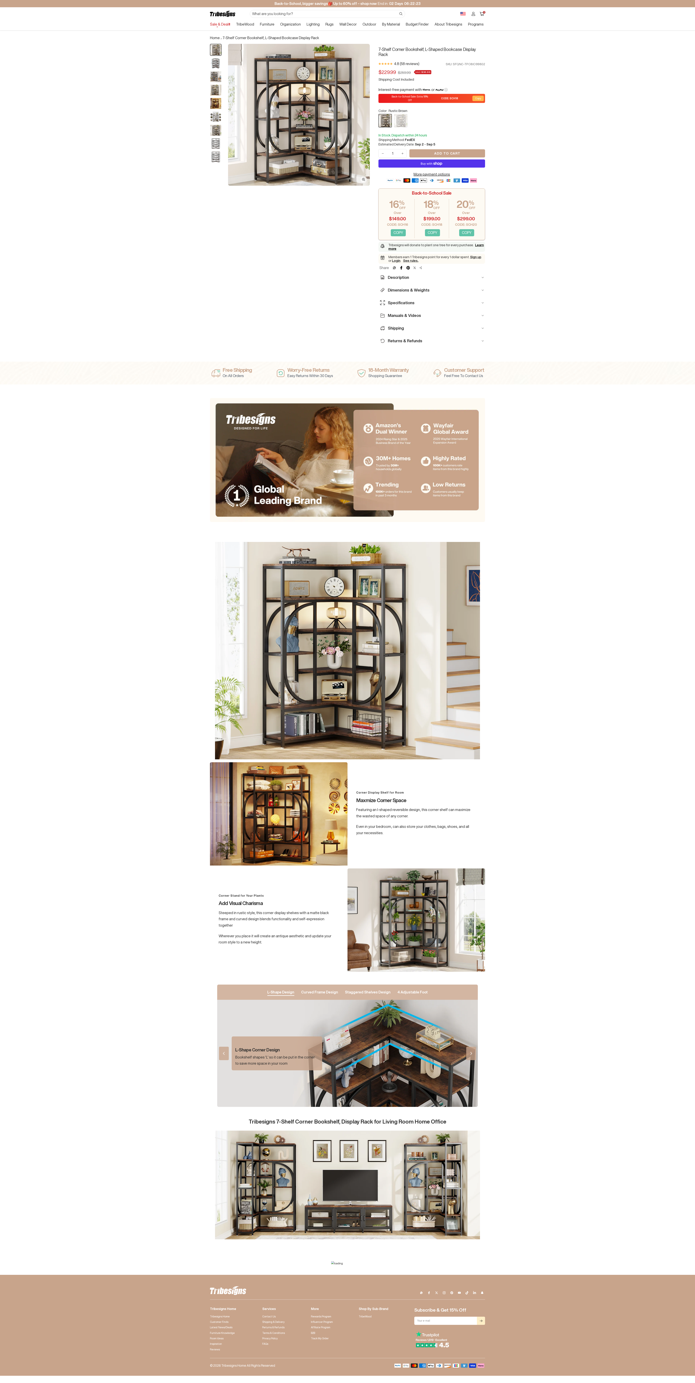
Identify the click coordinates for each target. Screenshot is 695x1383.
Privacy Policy (270, 1338)
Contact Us (269, 1316)
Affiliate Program (320, 1327)
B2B (313, 1333)
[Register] (481, 1321)
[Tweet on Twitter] (414, 267)
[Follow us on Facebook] (429, 1293)
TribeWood (245, 24)
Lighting (313, 24)
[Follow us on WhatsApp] (421, 1293)
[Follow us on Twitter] (436, 1293)
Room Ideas (217, 1338)
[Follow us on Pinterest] (452, 1293)
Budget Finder (417, 24)
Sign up (475, 257)
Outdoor (369, 24)
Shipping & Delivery (273, 1322)
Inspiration (216, 1344)
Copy (478, 98)
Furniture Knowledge (222, 1333)
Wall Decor (348, 24)
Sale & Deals (220, 24)
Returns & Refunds (273, 1327)
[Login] (473, 14)
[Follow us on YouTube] (459, 1293)
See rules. (410, 260)
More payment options (432, 174)
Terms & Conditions (273, 1333)
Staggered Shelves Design (368, 992)
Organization (290, 24)
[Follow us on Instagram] (444, 1293)
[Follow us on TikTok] (467, 1293)
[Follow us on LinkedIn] (474, 1293)
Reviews (215, 1349)
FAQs (265, 1344)
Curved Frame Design (319, 992)
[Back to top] (680, 1358)
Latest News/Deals (221, 1327)
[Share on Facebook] (401, 268)
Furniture (267, 24)
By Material (391, 24)
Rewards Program (321, 1316)
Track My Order (320, 1338)
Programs (476, 24)
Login (396, 260)
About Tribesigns (448, 24)
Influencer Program (322, 1322)
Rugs (329, 24)
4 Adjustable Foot (412, 992)
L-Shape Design (280, 992)
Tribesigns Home (220, 1316)
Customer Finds (219, 1322)
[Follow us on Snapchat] (482, 1293)
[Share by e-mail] (420, 267)
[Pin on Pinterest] (408, 268)
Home (215, 38)
